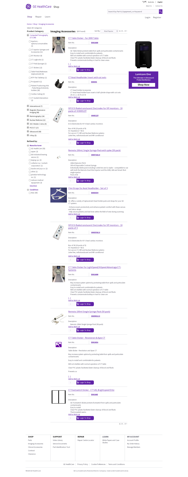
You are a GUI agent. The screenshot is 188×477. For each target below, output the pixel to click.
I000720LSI (95, 155)
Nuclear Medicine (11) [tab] (37, 120)
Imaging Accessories (35, 444)
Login (147, 17)
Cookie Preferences (98, 464)
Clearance (32, 454)
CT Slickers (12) (36, 67)
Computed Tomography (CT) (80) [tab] (39, 36)
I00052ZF (95, 115)
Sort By (97, 31)
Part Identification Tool (61, 447)
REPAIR (81, 436)
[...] (69, 64)
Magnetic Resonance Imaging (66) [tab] (37, 111)
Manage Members (133, 447)
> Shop (34, 24)
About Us (149, 6)
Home (29, 24)
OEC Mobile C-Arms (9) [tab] (38, 124)
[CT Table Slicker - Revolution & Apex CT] (58, 352)
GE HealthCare (68, 464)
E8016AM (94, 274)
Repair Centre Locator (86, 440)
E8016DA (94, 342)
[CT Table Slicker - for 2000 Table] (58, 52)
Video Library (58, 440)
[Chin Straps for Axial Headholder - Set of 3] (58, 202)
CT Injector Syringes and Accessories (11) (40, 50)
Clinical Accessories (35, 447)
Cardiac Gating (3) (38, 94)
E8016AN (94, 42)
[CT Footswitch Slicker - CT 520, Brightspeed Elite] (58, 404)
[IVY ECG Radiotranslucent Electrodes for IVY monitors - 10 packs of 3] (58, 239)
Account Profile (133, 440)
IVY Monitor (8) (36, 56)
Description (72, 48)
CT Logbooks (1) (37, 60)
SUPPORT (57, 436)
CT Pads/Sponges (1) (39, 63)
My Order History (133, 444)
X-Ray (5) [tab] (33, 135)
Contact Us (158, 6)
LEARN (105, 436)
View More (33, 186)
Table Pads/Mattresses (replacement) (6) (39, 72)
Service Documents (60, 444)
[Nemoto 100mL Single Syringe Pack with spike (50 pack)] (58, 164)
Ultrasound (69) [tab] (35, 131)
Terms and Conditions (116, 464)
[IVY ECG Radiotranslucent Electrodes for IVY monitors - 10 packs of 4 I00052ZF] (58, 122)
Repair (38, 16)
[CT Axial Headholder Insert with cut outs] (58, 91)
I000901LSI (95, 316)
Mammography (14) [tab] (37, 116)
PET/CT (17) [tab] (34, 128)
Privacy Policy (82, 464)
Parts (30, 440)
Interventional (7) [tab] (36, 106)
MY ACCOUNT (133, 436)
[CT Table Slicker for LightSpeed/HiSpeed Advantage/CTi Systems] (58, 281)
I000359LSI (95, 232)
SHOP (30, 436)
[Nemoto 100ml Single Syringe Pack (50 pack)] (58, 325)
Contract (31, 450)
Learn (47, 16)
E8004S (94, 82)
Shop (29, 16)
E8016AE (94, 394)
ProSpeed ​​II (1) (36, 81)
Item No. (71, 42)
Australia (151, 2)
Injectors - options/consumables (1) (39, 43)
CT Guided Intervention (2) (39, 99)
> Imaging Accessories (46, 24)
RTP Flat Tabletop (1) (39, 78)
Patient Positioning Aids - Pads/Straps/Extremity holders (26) (40, 87)
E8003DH (94, 193)
